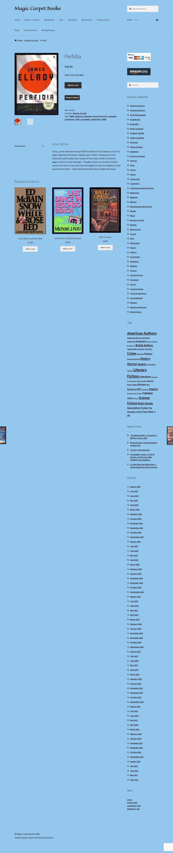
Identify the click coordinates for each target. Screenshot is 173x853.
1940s (71, 116)
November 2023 (136, 638)
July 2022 (134, 711)
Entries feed (132, 802)
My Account (86, 19)
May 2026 (134, 500)
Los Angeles (85, 119)
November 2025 (136, 528)
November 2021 (136, 747)
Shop (17, 30)
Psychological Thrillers (134, 393)
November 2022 (136, 692)
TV (155, 412)
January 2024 (135, 628)
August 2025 (135, 541)
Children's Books (137, 133)
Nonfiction (132, 389)
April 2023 (134, 670)
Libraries (130, 371)
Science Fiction (136, 275)
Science (133, 270)
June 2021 (134, 770)
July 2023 (134, 656)
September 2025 (137, 537)
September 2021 (137, 757)
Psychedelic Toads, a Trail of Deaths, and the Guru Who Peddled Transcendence (142, 457)
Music (132, 215)
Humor (133, 174)
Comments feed (134, 806)
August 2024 (135, 596)
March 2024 (134, 619)
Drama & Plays (136, 147)
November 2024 (136, 583)
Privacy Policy (103, 19)
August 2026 (135, 486)
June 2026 (134, 496)
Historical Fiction (100, 116)
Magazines (134, 193)
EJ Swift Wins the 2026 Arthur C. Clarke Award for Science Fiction (143, 465)
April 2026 (134, 505)
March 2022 (134, 729)
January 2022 (135, 738)
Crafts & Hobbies (137, 138)
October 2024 (135, 587)
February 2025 (136, 569)
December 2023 (136, 633)
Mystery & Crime (31, 40)
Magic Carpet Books (38, 8)
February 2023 (136, 679)
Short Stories (145, 403)
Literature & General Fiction (142, 188)
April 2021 (134, 780)
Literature (145, 376)
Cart (61, 19)
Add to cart (73, 85)
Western (133, 302)
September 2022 (137, 702)
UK (128, 415)
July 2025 (134, 546)
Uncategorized (136, 298)
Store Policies (30, 30)
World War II (96, 119)
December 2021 (136, 743)
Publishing (147, 393)
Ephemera (134, 151)
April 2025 (134, 560)
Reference (134, 261)
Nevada (133, 225)
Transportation (136, 289)
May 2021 (134, 775)
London (144, 381)
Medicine (134, 197)
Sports (133, 284)
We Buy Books (48, 30)
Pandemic (145, 389)
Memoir (150, 381)
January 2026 (135, 519)
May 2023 (134, 665)
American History (137, 106)
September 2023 (137, 647)
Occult (133, 234)
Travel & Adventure (138, 293)
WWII (104, 119)
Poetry (133, 248)
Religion (133, 266)
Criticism (134, 142)
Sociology (134, 280)
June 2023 (134, 661)
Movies (133, 211)
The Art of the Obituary (140, 450)
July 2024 (134, 601)
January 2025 (135, 574)
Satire (130, 398)
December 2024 (136, 578)
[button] (54, 57)
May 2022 (134, 720)
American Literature (83, 116)
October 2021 (135, 752)
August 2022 (135, 706)
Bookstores (131, 346)
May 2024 (134, 610)
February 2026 (136, 514)
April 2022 (134, 725)
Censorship (132, 349)
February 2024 (136, 624)
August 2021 (135, 761)
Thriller (139, 412)
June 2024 (134, 606)
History (145, 359)
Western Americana (138, 307)
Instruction (135, 179)
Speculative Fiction (137, 407)
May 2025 (134, 555)
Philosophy (135, 243)
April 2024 (134, 615)
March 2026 (134, 509)
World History (136, 312)
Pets (132, 238)
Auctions (146, 338)
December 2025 (136, 523)
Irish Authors (151, 364)
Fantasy (133, 160)
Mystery (142, 384)
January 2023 (135, 683)
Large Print (134, 183)
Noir (148, 385)
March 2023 (134, 674)
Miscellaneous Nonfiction (141, 206)
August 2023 (135, 651)
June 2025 (134, 551)
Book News (49, 19)
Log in (129, 799)
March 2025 (134, 564)
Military (133, 202)
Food (132, 165)
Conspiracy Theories (144, 349)
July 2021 (134, 766)
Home (17, 19)
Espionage (140, 354)
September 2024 (137, 592)
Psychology (135, 257)
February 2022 (136, 734)
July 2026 (134, 491)
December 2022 (136, 688)
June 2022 (134, 716)
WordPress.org (133, 809)
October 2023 (135, 642)
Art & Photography (138, 115)
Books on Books (136, 129)
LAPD (77, 119)
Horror (133, 170)
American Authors (142, 333)
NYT (139, 389)
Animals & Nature (137, 110)
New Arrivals (135, 229)
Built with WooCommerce (41, 837)
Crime (131, 353)
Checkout (72, 19)
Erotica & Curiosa (137, 156)
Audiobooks (135, 119)
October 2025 (135, 532)
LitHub (139, 381)
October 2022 (135, 697)
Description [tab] (20, 146)
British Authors (144, 345)
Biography (134, 124)
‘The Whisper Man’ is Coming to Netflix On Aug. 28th (143, 436)
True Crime (147, 411)
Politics (133, 252)
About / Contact (32, 19)
